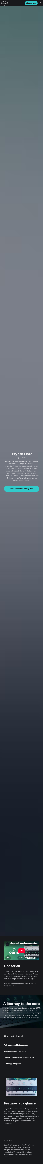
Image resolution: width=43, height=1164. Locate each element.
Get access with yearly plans (21, 489)
